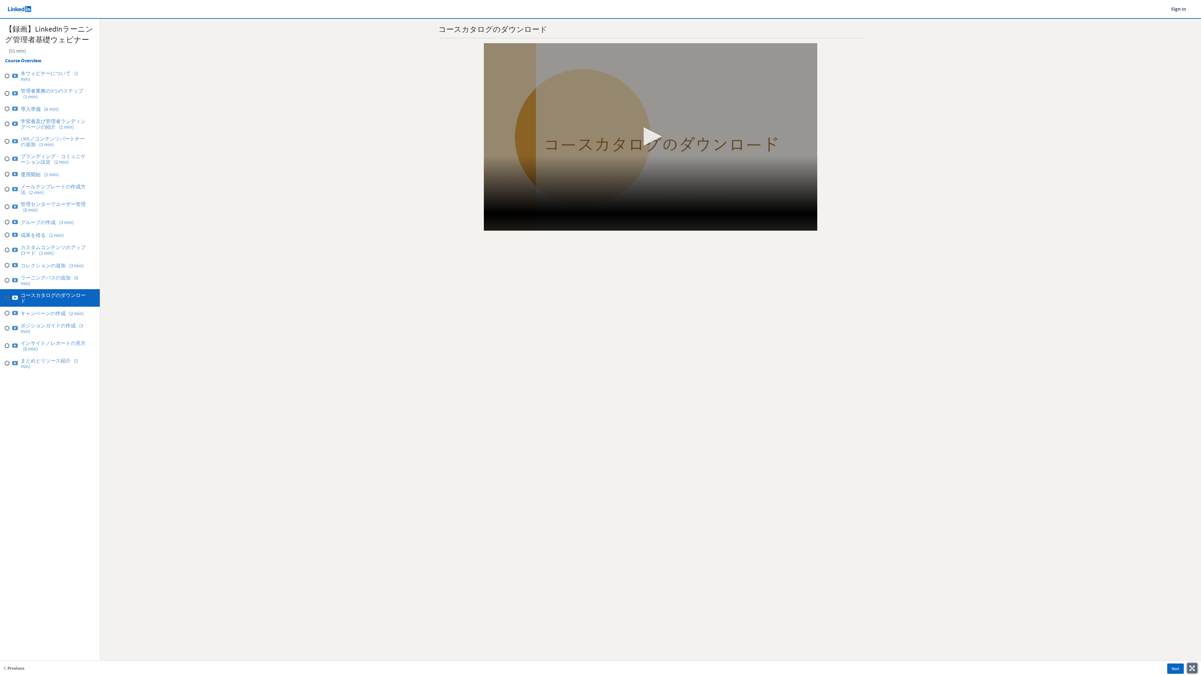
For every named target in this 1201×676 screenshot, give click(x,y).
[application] (650, 137)
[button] (650, 136)
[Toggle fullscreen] (1192, 668)
